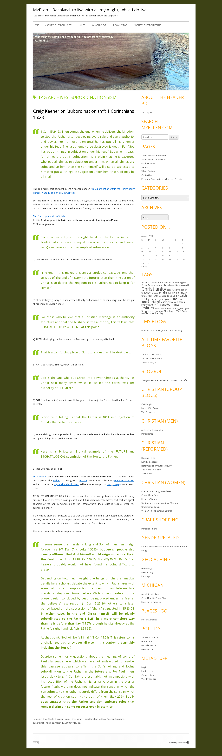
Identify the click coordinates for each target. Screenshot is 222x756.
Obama (181, 301)
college (170, 290)
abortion (145, 282)
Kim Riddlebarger (149, 461)
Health (182, 295)
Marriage (165, 301)
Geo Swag (146, 568)
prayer (157, 309)
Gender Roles (165, 296)
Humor (154, 299)
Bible (175, 282)
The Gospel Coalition (151, 358)
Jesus (168, 299)
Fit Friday (181, 292)
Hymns (161, 299)
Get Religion (147, 404)
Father (56, 480)
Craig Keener (107, 718)
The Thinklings (148, 412)
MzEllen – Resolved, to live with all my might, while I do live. (90, 10)
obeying (117, 484)
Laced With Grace (150, 408)
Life (174, 298)
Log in (144, 667)
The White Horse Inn (151, 469)
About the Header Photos (58, 25)
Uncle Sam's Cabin (150, 506)
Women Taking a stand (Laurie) (156, 510)
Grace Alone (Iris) (149, 495)
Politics (147, 307)
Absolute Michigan (150, 594)
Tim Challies (147, 473)
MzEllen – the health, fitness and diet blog (161, 330)
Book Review (148, 285)
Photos (157, 304)
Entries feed (147, 671)
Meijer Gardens (149, 619)
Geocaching (147, 572)
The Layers (146, 112)
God (109, 484)
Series (82, 25)
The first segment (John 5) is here (50, 216)
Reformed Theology (171, 308)
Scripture (119, 718)
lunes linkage (150, 302)
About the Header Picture (147, 25)
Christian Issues (63, 718)
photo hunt (147, 304)
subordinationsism (42, 722)
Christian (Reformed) (176, 285)
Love (180, 299)
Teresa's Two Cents (151, 354)
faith (165, 292)
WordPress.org (148, 678)
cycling (155, 293)
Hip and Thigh (148, 457)
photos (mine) (170, 304)
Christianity (77, 718)
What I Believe (99, 25)
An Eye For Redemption (152, 429)
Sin (153, 311)
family (172, 292)
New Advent (39, 476)
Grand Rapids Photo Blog (153, 598)
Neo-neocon (147, 649)
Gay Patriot (146, 641)
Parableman (147, 433)
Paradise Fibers (149, 528)
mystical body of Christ (66, 484)
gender (153, 295)
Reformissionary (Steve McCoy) (156, 465)
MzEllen (77, 722)
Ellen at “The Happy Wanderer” (156, 491)
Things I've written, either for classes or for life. (164, 380)
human (83, 480)
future (144, 295)
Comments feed (149, 675)
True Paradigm (148, 362)
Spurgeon (159, 311)
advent (154, 282)
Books (159, 285)
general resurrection (123, 480)
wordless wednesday (152, 313)
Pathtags (145, 576)
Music (173, 302)
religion (185, 308)
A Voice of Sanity (149, 637)
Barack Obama (165, 282)
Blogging (182, 282)
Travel (178, 311)
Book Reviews (120, 25)
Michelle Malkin (149, 645)
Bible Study (48, 718)
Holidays (145, 299)
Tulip (184, 311)
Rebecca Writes (149, 499)
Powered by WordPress (177, 742)
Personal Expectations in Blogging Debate (161, 179)
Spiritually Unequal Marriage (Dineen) (159, 503)
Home (36, 25)
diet (160, 292)
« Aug (144, 266)
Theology (168, 311)
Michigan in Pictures (151, 601)
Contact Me (146, 175)
